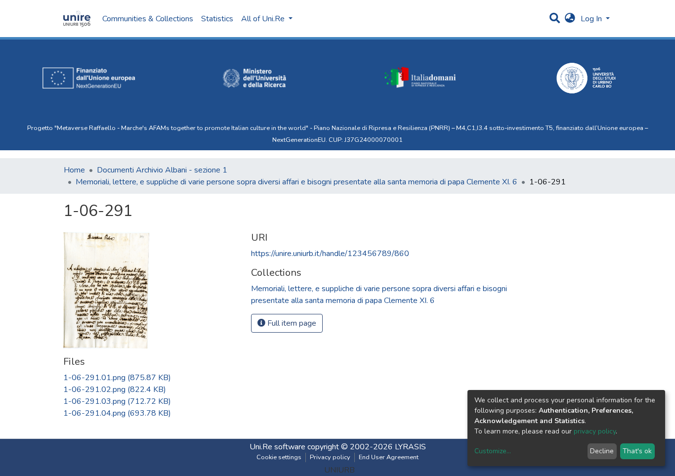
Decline (602, 451)
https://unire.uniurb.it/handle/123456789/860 (330, 253)
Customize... (492, 451)
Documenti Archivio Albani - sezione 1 (162, 170)
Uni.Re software (277, 446)
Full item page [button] (290, 323)
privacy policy (595, 431)
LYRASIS (410, 446)
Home (74, 170)
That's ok (637, 451)
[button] (570, 19)
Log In (592, 18)
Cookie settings (278, 457)
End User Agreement (389, 457)
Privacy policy (330, 457)
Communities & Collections (147, 18)
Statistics (217, 18)
